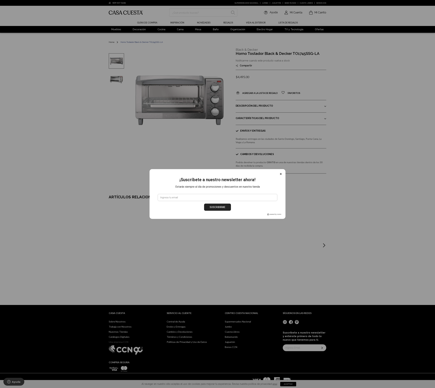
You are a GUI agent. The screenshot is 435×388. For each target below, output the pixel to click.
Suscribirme (217, 207)
